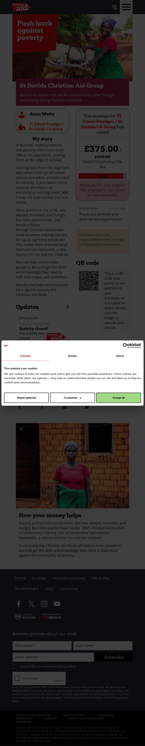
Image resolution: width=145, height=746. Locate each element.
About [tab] (120, 355)
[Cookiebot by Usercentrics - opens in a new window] (125, 345)
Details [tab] (72, 355)
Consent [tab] (25, 355)
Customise (70, 397)
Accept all (118, 397)
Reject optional (26, 397)
